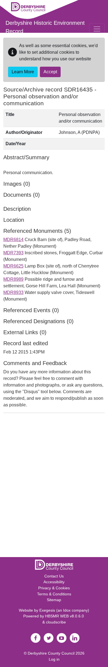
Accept (50, 71)
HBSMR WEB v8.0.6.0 (65, 616)
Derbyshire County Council (51, 653)
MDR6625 (13, 266)
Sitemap (54, 600)
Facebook (35, 638)
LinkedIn (74, 638)
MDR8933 (13, 292)
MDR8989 (13, 279)
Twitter (48, 638)
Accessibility (54, 582)
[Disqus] (54, 486)
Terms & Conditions (54, 594)
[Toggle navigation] (97, 28)
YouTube (61, 638)
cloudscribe (56, 622)
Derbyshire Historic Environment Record (45, 27)
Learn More (23, 71)
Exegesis (47, 610)
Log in (54, 659)
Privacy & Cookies (54, 588)
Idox (67, 610)
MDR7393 (13, 252)
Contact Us (54, 576)
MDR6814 (13, 239)
